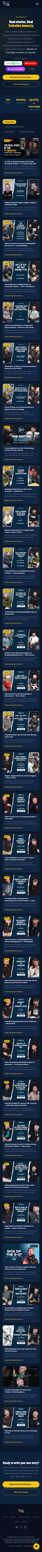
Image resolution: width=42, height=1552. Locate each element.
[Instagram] (21, 1527)
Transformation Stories (14, 127)
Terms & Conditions (15, 1546)
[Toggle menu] (37, 4)
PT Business (9, 132)
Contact (24, 1522)
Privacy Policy (28, 1546)
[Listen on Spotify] (13, 63)
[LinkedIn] (25, 1527)
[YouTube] (17, 1527)
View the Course (21, 1492)
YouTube (32, 63)
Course (13, 1517)
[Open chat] (36, 1546)
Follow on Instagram (21, 84)
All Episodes (9, 122)
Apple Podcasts (16, 69)
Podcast (36, 1517)
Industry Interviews (26, 132)
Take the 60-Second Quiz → (21, 77)
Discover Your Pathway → (21, 1484)
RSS (32, 69)
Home (5, 1517)
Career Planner (24, 1517)
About (16, 1522)
